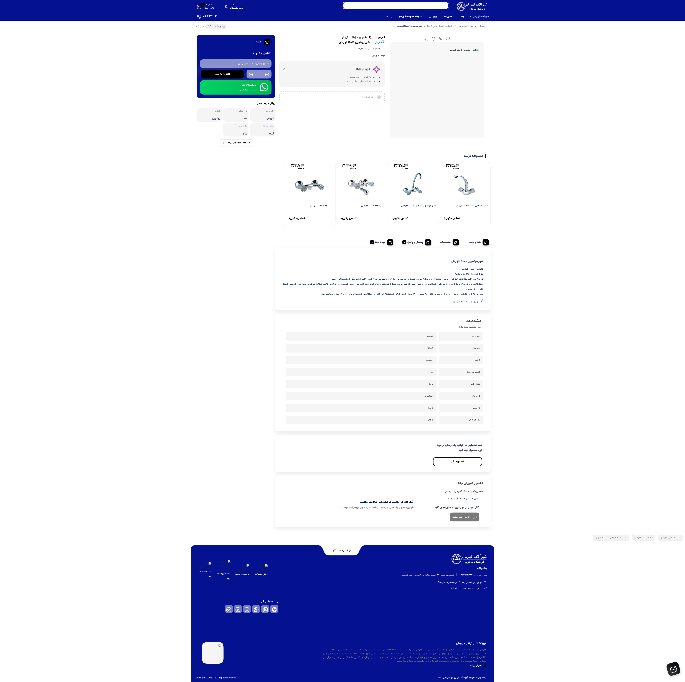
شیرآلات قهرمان (481, 16)
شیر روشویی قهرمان (670, 537)
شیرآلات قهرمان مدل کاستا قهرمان (358, 37)
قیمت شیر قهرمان (643, 537)
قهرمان (481, 26)
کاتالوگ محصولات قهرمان (411, 16)
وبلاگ (461, 16)
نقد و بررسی (474, 242)
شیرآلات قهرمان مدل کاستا (439, 26)
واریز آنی (433, 16)
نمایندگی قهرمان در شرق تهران (611, 537)
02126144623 (466, 574)
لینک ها (389, 16)
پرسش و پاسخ (415, 242)
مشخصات (445, 242)
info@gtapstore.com (462, 588)
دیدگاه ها (380, 242)
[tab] (477, 242)
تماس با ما (448, 16)
